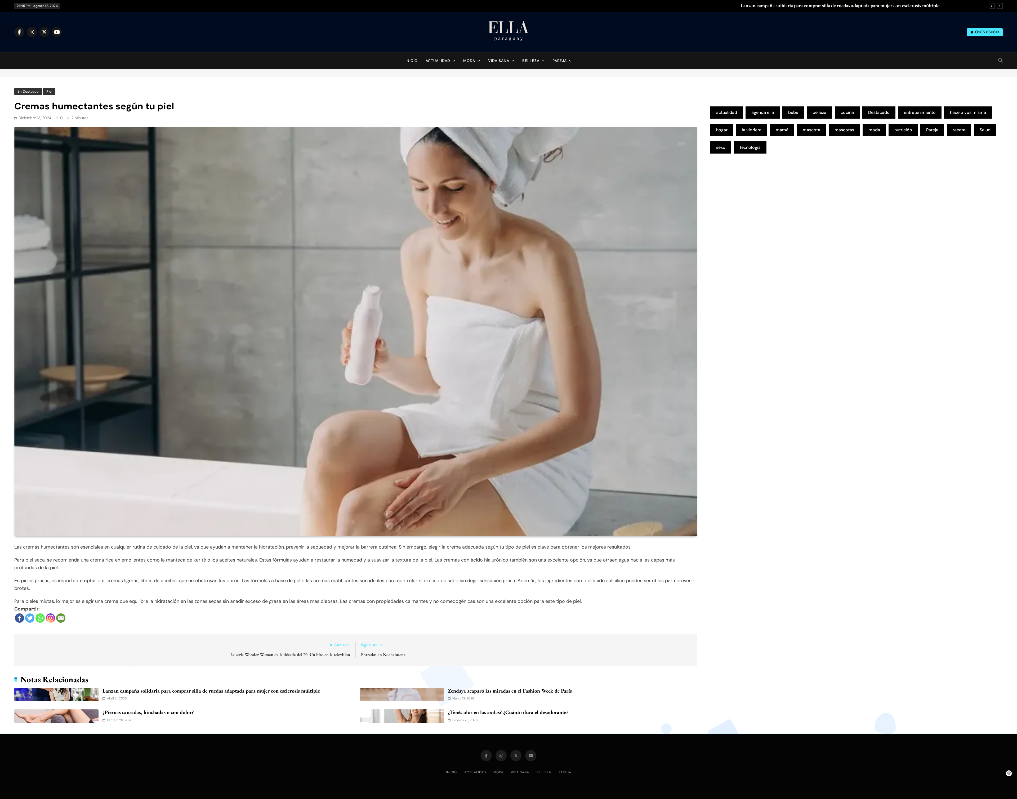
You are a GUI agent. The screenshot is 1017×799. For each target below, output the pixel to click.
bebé (793, 112)
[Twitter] (29, 618)
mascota (811, 130)
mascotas (844, 130)
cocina (847, 112)
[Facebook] (19, 618)
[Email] (60, 618)
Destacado (879, 112)
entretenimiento (920, 112)
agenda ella (762, 112)
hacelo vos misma (968, 112)
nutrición (903, 130)
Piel (49, 91)
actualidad (726, 112)
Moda (469, 60)
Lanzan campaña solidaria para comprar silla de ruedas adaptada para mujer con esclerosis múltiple (840, 5)
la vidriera (751, 130)
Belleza (530, 60)
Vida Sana (498, 60)
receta (959, 130)
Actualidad (438, 60)
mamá (782, 130)
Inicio (411, 60)
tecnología (750, 147)
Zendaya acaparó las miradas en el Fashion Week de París (510, 690)
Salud (985, 130)
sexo (720, 147)
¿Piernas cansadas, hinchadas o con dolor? (148, 712)
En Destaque (28, 91)
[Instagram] (50, 618)
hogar (722, 130)
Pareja (559, 60)
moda (874, 130)
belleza (819, 112)
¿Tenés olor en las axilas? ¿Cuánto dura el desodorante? (508, 712)
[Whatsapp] (40, 618)
